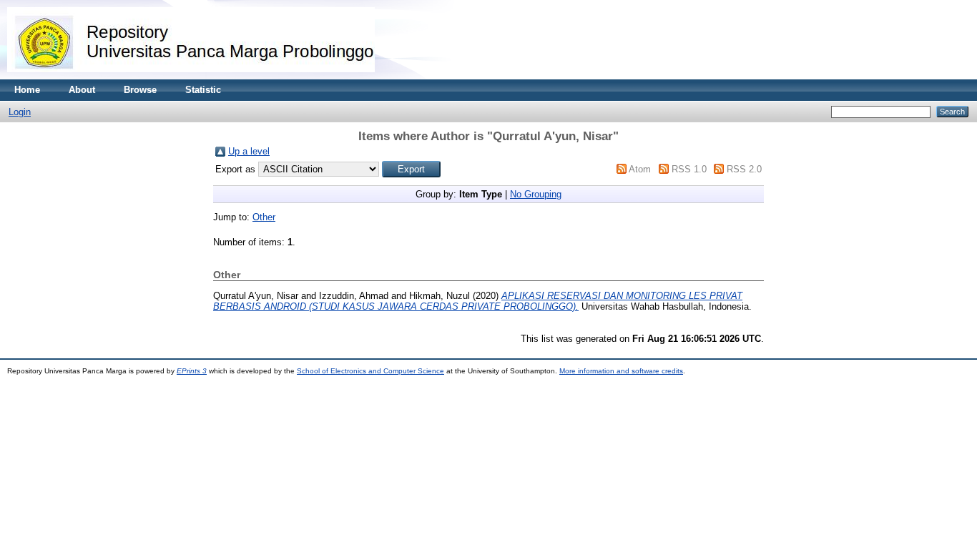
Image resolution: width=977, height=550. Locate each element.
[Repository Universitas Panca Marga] (191, 76)
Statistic (203, 89)
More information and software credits (621, 371)
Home (27, 89)
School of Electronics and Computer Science (370, 371)
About (82, 89)
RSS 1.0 (689, 169)
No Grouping (535, 194)
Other (263, 217)
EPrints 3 (192, 371)
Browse (140, 89)
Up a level (249, 151)
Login (20, 112)
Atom (640, 169)
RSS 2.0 (744, 169)
